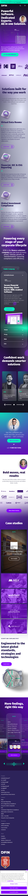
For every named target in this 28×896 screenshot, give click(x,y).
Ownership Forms (5, 792)
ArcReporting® (4, 782)
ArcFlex (3, 790)
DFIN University (5, 825)
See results (14, 558)
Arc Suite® (3, 780)
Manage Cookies (14, 883)
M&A (2, 799)
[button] (4, 764)
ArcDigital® (3, 788)
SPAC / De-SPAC (5, 816)
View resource (14, 755)
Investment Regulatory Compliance (10, 809)
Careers (3, 836)
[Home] (4, 6)
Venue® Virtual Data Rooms (8, 794)
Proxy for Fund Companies (7, 818)
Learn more (10, 309)
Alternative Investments (7, 811)
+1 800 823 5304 (15, 448)
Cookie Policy (10, 880)
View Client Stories (14, 510)
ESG (2, 807)
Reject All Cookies (14, 888)
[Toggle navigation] (25, 6)
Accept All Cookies (14, 892)
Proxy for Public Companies (8, 805)
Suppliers (3, 838)
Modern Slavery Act (6, 840)
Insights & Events (5, 823)
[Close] (26, 871)
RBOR (2, 813)
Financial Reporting (6, 801)
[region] (14, 386)
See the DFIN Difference (9, 54)
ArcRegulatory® (5, 786)
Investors (3, 829)
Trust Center (4, 827)
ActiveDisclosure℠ (5, 778)
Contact (3, 844)
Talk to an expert (14, 440)
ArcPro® (3, 784)
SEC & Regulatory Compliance (8, 803)
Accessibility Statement (6, 842)
